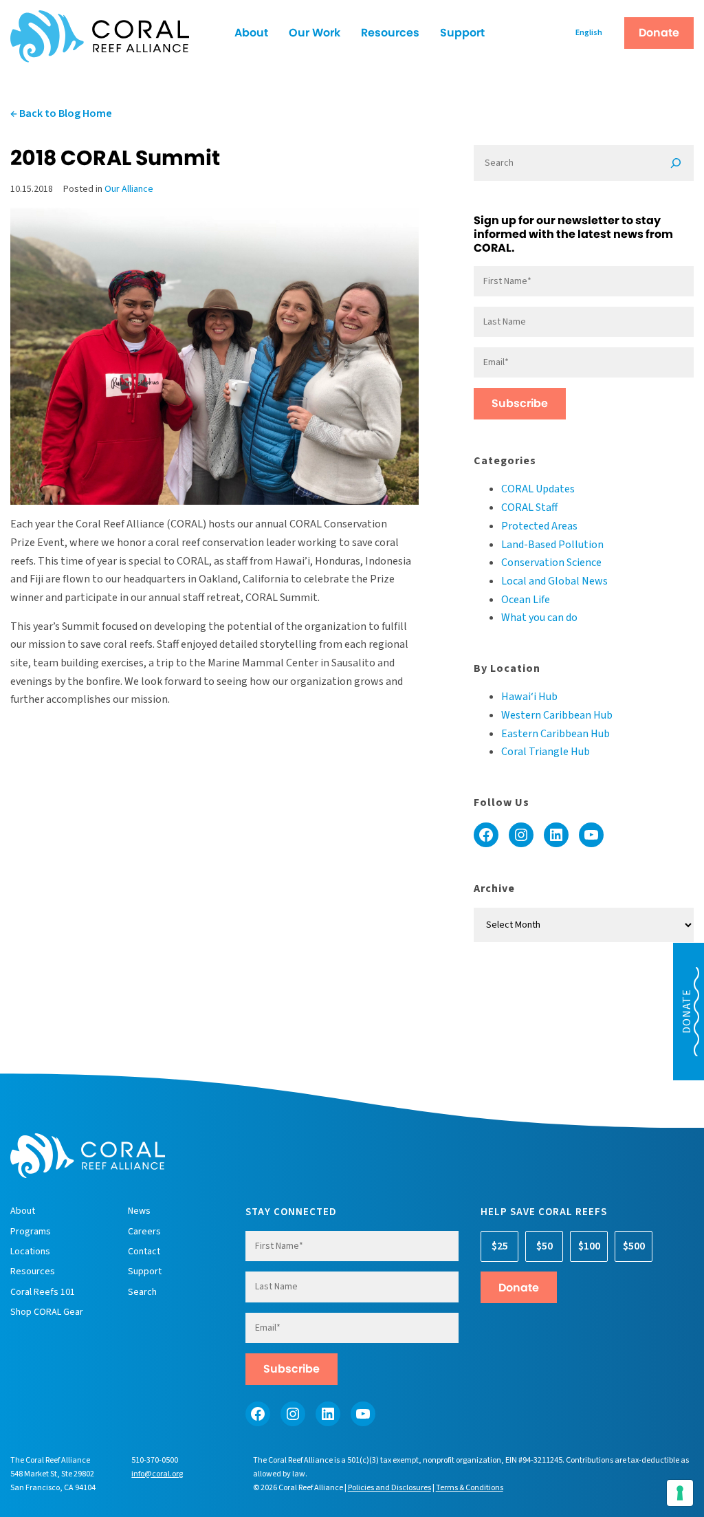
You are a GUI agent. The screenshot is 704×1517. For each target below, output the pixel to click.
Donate (659, 33)
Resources (390, 33)
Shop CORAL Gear (46, 1312)
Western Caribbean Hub (557, 715)
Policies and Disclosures (389, 1488)
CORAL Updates (538, 488)
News (139, 1211)
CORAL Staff (529, 507)
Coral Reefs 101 (42, 1292)
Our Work (314, 33)
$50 (544, 1246)
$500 (634, 1246)
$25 (500, 1246)
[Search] (676, 163)
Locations (30, 1251)
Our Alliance (128, 189)
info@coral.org (157, 1474)
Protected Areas (539, 526)
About (251, 33)
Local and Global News (554, 581)
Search (142, 1292)
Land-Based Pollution (552, 544)
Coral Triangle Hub (545, 751)
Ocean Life (525, 599)
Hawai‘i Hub (529, 696)
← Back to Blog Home (61, 113)
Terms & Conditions (469, 1488)
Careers (144, 1231)
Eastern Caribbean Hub (555, 733)
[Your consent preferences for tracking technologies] (680, 1493)
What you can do (539, 617)
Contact (144, 1251)
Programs (30, 1231)
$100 (589, 1246)
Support (462, 33)
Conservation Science (551, 562)
